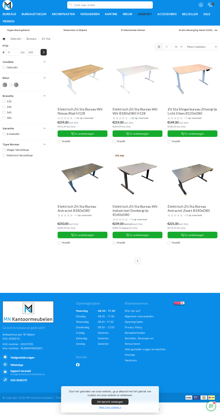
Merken (8, 21)
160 (9, 112)
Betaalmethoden (135, 332)
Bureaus (9, 14)
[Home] (4, 38)
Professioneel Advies (133, 30)
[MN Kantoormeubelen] (35, 5)
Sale (206, 14)
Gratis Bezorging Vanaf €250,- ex (198, 30)
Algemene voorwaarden (139, 316)
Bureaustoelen (34, 14)
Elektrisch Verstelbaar (20, 155)
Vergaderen (90, 14)
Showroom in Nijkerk (75, 30)
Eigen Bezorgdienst (18, 30)
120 (9, 101)
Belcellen (190, 14)
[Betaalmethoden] (188, 397)
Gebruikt (145, 14)
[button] (200, 5)
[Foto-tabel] (159, 46)
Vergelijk (66, 141)
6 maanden (13, 133)
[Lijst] (166, 46)
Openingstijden (134, 321)
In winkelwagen (84, 133)
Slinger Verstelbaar (18, 149)
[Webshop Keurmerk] (195, 303)
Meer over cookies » (110, 407)
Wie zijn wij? (132, 310)
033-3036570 (11, 338)
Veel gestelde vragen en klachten (145, 349)
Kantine (111, 14)
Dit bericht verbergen (110, 401)
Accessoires (167, 14)
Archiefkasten (63, 14)
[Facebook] (79, 364)
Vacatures (131, 360)
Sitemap (130, 354)
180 (9, 117)
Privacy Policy (133, 327)
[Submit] (44, 52)
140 (9, 106)
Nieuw (127, 14)
